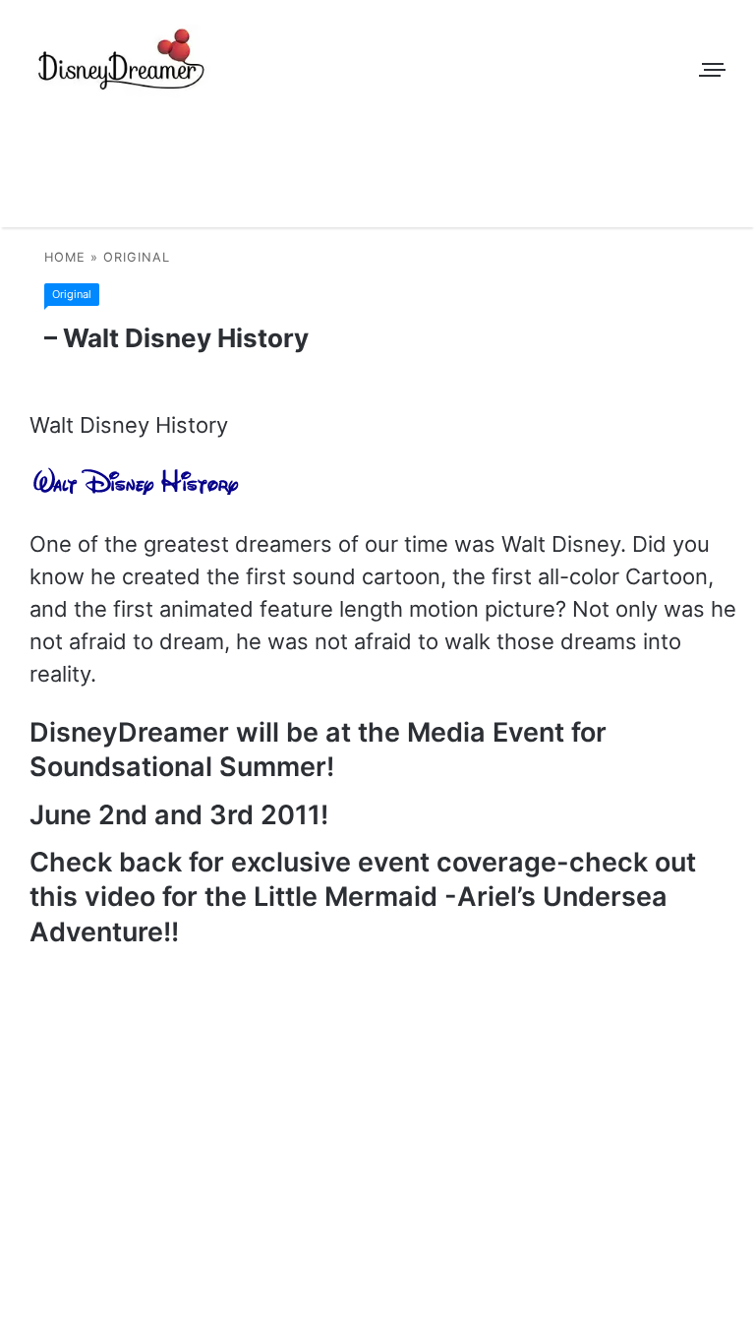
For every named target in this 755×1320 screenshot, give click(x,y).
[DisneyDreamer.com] (122, 64)
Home (65, 257)
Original (136, 257)
